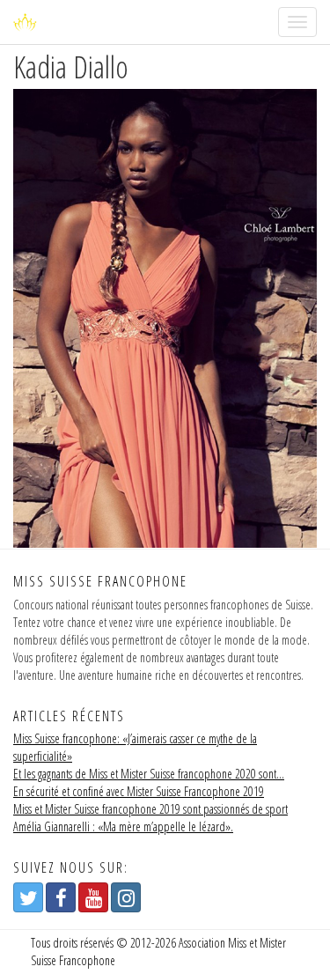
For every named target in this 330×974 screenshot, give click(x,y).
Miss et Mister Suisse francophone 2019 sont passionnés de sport (150, 809)
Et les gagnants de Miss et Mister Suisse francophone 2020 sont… (148, 773)
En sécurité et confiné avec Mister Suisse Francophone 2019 (138, 791)
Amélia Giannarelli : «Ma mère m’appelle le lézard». (123, 826)
